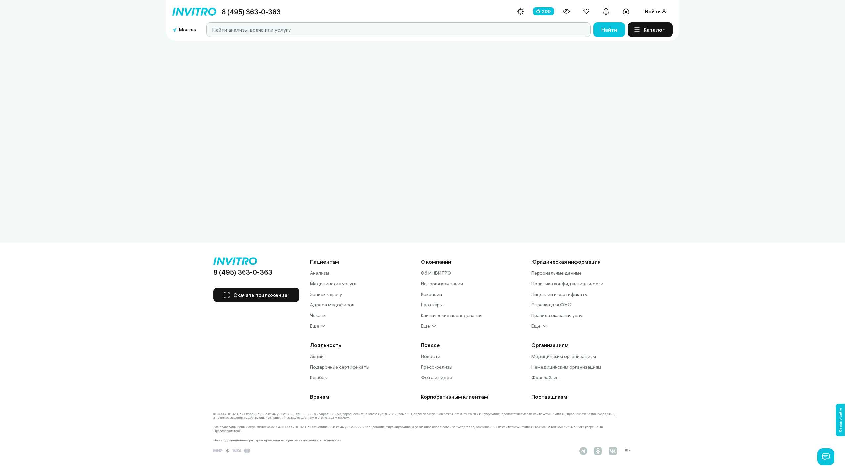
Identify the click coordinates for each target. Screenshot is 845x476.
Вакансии (431, 294)
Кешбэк (318, 377)
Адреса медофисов (332, 305)
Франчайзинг (546, 377)
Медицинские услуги (333, 284)
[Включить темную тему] (520, 11)
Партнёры (432, 305)
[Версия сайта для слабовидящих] (566, 11)
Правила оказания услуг (557, 315)
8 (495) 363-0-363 (251, 12)
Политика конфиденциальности (567, 284)
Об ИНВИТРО (436, 273)
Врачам (319, 396)
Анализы (319, 273)
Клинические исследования (451, 315)
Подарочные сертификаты (339, 367)
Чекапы (318, 315)
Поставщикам (549, 396)
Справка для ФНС (551, 305)
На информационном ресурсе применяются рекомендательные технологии (277, 440)
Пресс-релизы (436, 367)
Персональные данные (556, 273)
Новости (430, 356)
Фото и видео (436, 377)
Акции (317, 356)
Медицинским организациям (563, 356)
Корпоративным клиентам (454, 396)
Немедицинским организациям (566, 367)
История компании (442, 284)
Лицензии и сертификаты (559, 294)
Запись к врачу (326, 294)
